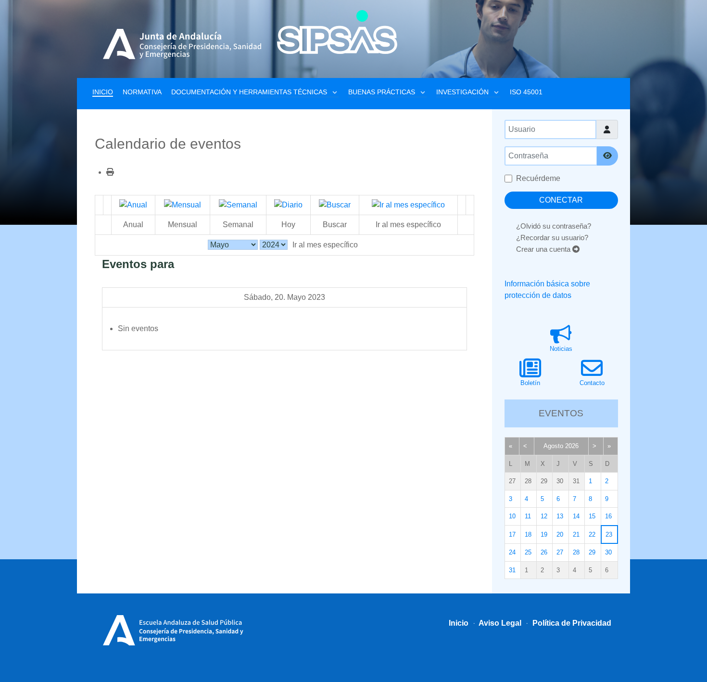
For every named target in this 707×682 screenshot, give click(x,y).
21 (576, 534)
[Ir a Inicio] (337, 32)
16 (608, 516)
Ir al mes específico (325, 245)
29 (592, 552)
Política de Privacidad (570, 623)
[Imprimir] (110, 172)
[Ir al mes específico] (408, 205)
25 (528, 552)
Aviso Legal (499, 623)
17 (512, 534)
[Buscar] (335, 205)
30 (608, 552)
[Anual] (133, 205)
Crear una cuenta (544, 249)
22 (592, 534)
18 (528, 534)
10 (512, 516)
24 (512, 552)
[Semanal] (238, 205)
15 (592, 516)
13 (559, 516)
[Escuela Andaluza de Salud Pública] (176, 628)
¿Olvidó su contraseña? (553, 226)
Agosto (553, 446)
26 (544, 552)
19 (544, 534)
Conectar (561, 200)
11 (528, 516)
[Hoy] (288, 205)
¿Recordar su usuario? (552, 237)
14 (576, 516)
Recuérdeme (538, 178)
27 (559, 552)
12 (544, 516)
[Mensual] (182, 205)
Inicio (458, 623)
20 (559, 534)
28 (576, 552)
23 (609, 534)
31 (512, 570)
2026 (572, 446)
